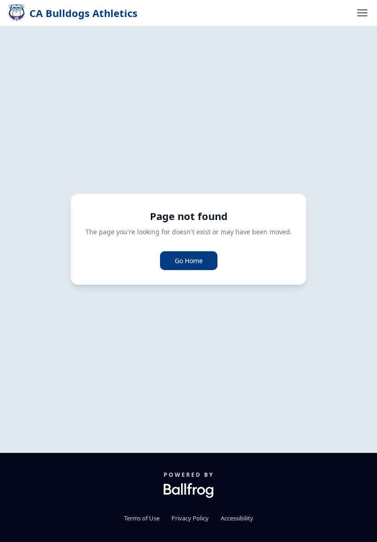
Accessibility (237, 518)
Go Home (189, 260)
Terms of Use (142, 518)
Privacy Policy (190, 518)
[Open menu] (362, 13)
